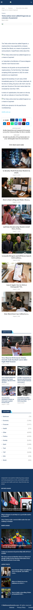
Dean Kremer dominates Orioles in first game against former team (8, 400)
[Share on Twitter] (20, 120)
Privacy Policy (21, 607)
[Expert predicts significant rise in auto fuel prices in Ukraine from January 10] (16, 502)
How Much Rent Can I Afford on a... (16, 314)
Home (3, 8)
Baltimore (17, 416)
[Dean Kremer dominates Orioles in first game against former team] (9, 391)
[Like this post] (12, 120)
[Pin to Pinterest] (24, 120)
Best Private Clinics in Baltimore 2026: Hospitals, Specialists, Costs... (22, 571)
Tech (17, 448)
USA (17, 456)
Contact (30, 607)
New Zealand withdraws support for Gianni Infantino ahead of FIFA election (8, 380)
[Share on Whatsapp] (12, 123)
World (17, 460)
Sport (17, 444)
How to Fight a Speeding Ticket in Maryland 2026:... (21, 593)
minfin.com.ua (6, 112)
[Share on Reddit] (8, 123)
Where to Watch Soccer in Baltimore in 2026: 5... (19, 582)
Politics (17, 436)
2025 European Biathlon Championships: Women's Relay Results (14, 546)
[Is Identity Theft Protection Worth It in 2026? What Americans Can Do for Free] (16, 158)
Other (17, 432)
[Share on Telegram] (16, 123)
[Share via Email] (27, 123)
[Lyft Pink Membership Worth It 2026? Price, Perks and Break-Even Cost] (16, 214)
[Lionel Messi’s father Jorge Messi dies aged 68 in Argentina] (24, 391)
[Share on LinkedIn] (4, 123)
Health (17, 428)
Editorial (11, 607)
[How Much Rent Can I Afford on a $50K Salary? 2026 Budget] (16, 302)
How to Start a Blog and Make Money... (16, 200)
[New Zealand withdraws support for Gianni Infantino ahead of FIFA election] (9, 371)
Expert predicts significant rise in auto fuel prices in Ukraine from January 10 (15, 509)
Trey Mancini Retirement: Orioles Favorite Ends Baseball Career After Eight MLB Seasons (14, 360)
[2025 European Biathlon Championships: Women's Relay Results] (16, 539)
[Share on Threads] (23, 123)
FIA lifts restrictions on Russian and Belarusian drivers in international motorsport (24, 380)
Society (17, 440)
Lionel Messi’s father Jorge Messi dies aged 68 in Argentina (23, 399)
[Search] (31, 2)
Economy (17, 420)
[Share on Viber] (19, 123)
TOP (17, 452)
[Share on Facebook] (16, 120)
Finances (10, 8)
